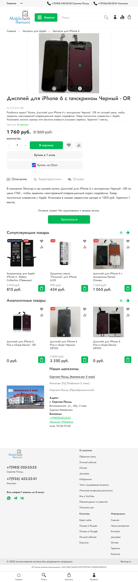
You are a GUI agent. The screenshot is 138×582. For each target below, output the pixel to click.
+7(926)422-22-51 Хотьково (113, 3)
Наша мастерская (120, 525)
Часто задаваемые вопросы (94, 484)
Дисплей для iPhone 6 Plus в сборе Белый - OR (21, 343)
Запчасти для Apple (34, 31)
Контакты (115, 531)
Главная (11, 3)
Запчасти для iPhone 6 (66, 31)
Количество (14, 139)
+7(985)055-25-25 (60, 418)
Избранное (85, 479)
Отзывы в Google (88, 531)
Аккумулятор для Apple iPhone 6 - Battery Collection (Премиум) (21, 277)
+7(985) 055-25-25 (22, 467)
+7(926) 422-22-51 (22, 478)
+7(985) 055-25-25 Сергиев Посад (70, 3)
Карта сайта (85, 520)
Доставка (84, 473)
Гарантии (115, 548)
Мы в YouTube (86, 496)
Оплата (83, 467)
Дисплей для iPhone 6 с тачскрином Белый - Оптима (107, 277)
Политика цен (86, 507)
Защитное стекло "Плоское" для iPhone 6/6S (63, 277)
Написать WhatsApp (61, 422)
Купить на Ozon (47, 165)
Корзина (84, 542)
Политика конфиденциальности (96, 490)
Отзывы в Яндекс (88, 525)
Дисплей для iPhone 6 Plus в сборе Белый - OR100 (106, 344)
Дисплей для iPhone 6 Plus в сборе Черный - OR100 (63, 344)
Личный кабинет (87, 462)
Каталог (49, 17)
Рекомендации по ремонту (93, 501)
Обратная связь (87, 456)
